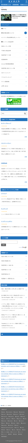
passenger (5, 425)
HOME (3, 405)
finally (25, 418)
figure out (19, 418)
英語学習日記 (5, 274)
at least (4, 414)
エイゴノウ (11, 440)
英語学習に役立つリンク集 (8, 68)
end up (9, 418)
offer (19, 423)
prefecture (11, 425)
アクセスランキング (6, 77)
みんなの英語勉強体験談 (7, 63)
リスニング (5, 434)
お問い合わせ (4, 86)
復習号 (10, 434)
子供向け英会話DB (6, 50)
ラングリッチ (4, 208)
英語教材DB (4, 59)
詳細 (26, 136)
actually (16, 412)
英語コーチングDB (6, 46)
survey (22, 427)
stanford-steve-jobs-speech (8, 427)
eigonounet (4, 375)
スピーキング (14, 432)
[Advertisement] (12, 346)
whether (19, 429)
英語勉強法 (5, 436)
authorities (10, 414)
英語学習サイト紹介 (7, 265)
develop (23, 416)
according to (9, 412)
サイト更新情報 (5, 81)
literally (13, 423)
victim (14, 429)
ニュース (21, 432)
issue (4, 423)
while (24, 429)
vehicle (9, 429)
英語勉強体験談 (16, 4)
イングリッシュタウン (6, 221)
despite (17, 416)
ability (4, 412)
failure (14, 418)
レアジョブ (4, 193)
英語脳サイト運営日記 (7, 278)
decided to (12, 416)
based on (16, 414)
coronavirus (5, 416)
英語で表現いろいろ (7, 256)
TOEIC (4, 429)
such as (17, 427)
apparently (22, 412)
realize (17, 425)
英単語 (20, 434)
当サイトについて (5, 72)
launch (8, 423)
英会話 (15, 434)
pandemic (24, 423)
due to (4, 418)
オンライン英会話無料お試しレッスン (10, 37)
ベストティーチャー (6, 143)
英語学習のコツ (6, 269)
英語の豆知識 (5, 260)
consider (22, 414)
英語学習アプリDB (6, 55)
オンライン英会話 (6, 432)
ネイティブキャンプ (6, 123)
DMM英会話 (4, 163)
